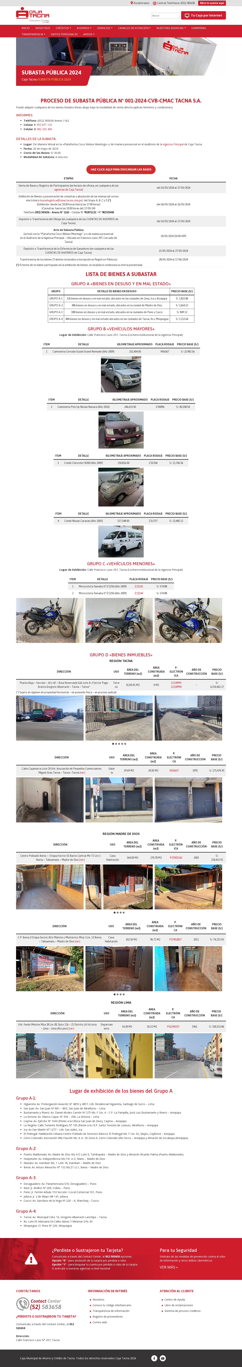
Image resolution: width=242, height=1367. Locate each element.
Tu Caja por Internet (206, 15)
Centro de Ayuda (174, 1299)
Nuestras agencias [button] (170, 28)
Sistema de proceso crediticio (182, 1311)
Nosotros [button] (42, 28)
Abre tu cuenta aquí (212, 3)
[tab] (113, 744)
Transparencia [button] (32, 34)
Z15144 (139, 593)
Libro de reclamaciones (178, 1305)
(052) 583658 (176, 3)
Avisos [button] (87, 34)
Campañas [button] (199, 28)
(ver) (82, 772)
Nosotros (98, 1299)
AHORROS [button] (83, 28)
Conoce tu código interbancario (112, 1305)
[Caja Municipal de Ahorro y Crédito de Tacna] (32, 15)
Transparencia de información (111, 1311)
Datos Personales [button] (64, 34)
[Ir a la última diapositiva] (18, 718)
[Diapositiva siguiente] (219, 718)
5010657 (174, 770)
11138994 (176, 686)
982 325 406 (44, 129)
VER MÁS (169, 1267)
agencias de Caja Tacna (68, 189)
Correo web (100, 1322)
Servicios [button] (103, 28)
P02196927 (173, 1026)
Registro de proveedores (108, 1316)
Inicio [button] (26, 28)
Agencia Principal (173, 144)
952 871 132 (44, 125)
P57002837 (175, 939)
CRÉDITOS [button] (62, 28)
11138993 (176, 682)
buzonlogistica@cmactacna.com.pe (61, 200)
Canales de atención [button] (133, 28)
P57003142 (176, 857)
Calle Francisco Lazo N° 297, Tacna (38, 1340)
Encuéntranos (141, 3)
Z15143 (139, 586)
